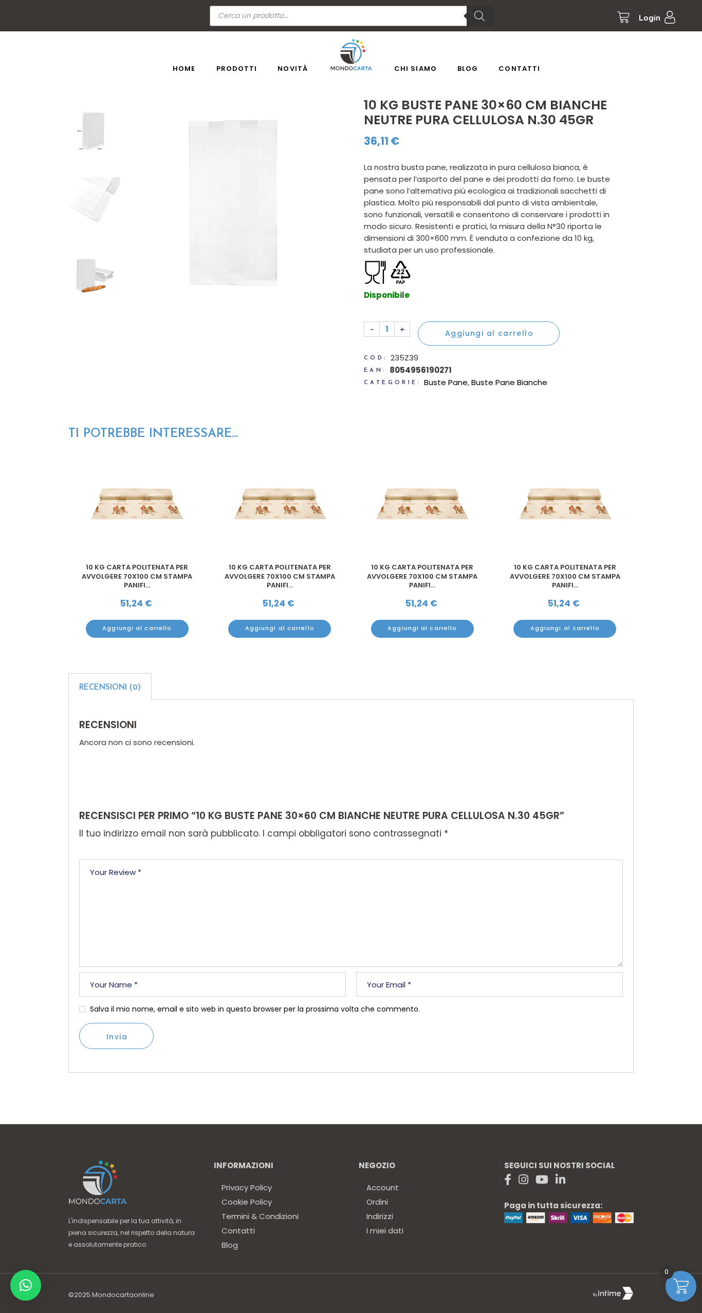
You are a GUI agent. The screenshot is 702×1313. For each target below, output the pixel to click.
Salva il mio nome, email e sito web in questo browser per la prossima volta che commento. (255, 1009)
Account (382, 1187)
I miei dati (384, 1230)
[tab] (110, 686)
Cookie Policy (246, 1201)
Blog (229, 1245)
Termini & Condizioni (260, 1216)
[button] (25, 1285)
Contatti (238, 1230)
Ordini (377, 1201)
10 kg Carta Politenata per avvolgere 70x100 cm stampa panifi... (137, 576)
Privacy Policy (246, 1187)
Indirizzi (379, 1216)
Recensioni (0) (110, 688)
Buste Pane (446, 382)
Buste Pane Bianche (509, 382)
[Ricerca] (479, 16)
